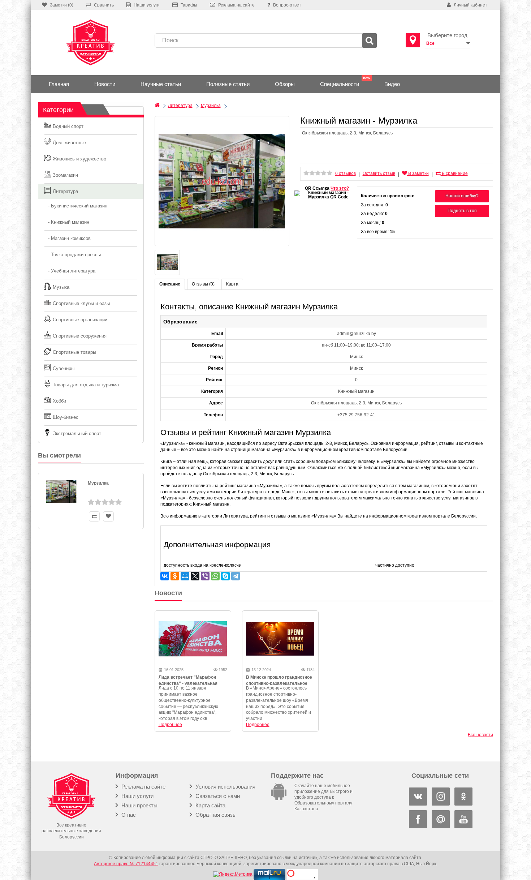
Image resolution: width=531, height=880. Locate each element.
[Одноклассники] (174, 576)
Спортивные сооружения (80, 336)
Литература (65, 191)
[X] (195, 576)
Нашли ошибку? (462, 195)
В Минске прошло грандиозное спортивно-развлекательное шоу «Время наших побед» (279, 683)
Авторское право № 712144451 (126, 863)
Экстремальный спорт (77, 433)
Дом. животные (69, 142)
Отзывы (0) (203, 284)
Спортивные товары (74, 352)
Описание (169, 284)
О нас (128, 815)
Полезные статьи (228, 84)
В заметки (418, 173)
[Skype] (225, 576)
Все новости (480, 734)
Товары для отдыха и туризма (86, 384)
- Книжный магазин (66, 222)
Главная (59, 84)
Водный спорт (68, 126)
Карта (232, 284)
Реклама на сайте (142, 787)
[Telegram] (235, 576)
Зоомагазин (65, 175)
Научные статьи (161, 84)
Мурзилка (98, 483)
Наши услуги (137, 796)
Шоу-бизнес (65, 417)
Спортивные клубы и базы (81, 303)
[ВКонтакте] (164, 576)
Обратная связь (215, 815)
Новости (104, 84)
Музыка (61, 287)
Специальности (339, 84)
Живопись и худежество (79, 159)
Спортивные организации (80, 319)
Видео (392, 84)
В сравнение (454, 173)
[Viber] (205, 576)
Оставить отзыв (379, 173)
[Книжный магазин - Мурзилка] (222, 181)
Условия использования (224, 787)
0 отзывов (345, 173)
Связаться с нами (217, 796)
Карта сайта (209, 805)
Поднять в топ (462, 210)
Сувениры (63, 368)
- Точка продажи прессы (72, 254)
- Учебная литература (69, 271)
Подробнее (170, 724)
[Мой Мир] (185, 576)
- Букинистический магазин (75, 206)
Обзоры (285, 84)
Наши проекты (138, 805)
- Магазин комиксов (67, 238)
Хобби (59, 401)
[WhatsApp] (215, 576)
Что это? (340, 188)
